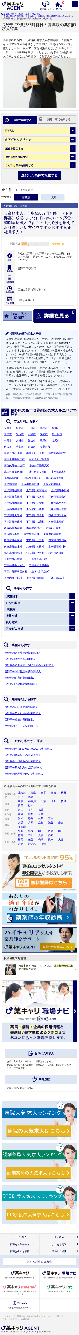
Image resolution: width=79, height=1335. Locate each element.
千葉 (43, 801)
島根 (30, 831)
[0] (58, 5)
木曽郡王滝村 (53, 528)
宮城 (53, 792)
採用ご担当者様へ (11, 1319)
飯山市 (32, 440)
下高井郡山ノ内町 (14, 565)
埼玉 (53, 801)
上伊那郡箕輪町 (52, 484)
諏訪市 (8, 434)
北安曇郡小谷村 (35, 553)
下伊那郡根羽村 (13, 509)
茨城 (63, 801)
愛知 (20, 818)
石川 (30, 809)
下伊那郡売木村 (58, 509)
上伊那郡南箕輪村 (36, 490)
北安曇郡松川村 (58, 546)
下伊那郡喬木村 (58, 515)
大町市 (20, 440)
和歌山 (22, 826)
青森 (33, 792)
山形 (20, 797)
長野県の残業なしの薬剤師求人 (23, 755)
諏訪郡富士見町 (55, 478)
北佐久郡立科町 (38, 471)
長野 (40, 813)
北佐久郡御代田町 (14, 471)
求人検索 (59, 1237)
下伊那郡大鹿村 (35, 521)
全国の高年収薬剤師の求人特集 (18, 16)
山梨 (30, 813)
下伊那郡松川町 (35, 496)
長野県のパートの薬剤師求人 (21, 726)
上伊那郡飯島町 (13, 490)
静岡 (30, 818)
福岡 (20, 839)
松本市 (20, 428)
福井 (40, 809)
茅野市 (44, 440)
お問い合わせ (61, 1316)
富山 (20, 809)
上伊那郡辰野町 (30, 484)
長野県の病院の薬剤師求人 (20, 659)
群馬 (20, 805)
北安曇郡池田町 (35, 546)
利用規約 (21, 1316)
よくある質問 (59, 1244)
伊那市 (44, 434)
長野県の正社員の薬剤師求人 (21, 707)
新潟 (20, 813)
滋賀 (50, 822)
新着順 (26, 197)
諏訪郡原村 (10, 484)
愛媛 (40, 835)
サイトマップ (9, 1316)
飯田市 (56, 428)
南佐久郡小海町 (13, 453)
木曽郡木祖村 (34, 528)
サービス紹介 (19, 1237)
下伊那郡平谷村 (58, 503)
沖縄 (43, 843)
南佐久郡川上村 (35, 453)
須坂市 (20, 434)
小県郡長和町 (11, 478)
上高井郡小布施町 (14, 559)
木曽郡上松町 (56, 521)
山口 (60, 831)
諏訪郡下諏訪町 (33, 478)
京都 (40, 822)
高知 (50, 835)
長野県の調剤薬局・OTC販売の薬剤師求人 (29, 665)
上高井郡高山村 (38, 559)
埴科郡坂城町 (56, 553)
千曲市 (20, 446)
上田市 (32, 428)
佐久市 (8, 446)
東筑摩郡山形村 (35, 540)
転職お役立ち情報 (19, 1251)
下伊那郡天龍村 (13, 515)
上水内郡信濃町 (40, 571)
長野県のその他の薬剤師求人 (21, 684)
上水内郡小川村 (13, 578)
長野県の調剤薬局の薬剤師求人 (23, 652)
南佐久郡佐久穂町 (14, 465)
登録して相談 (59, 1251)
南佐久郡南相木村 (14, 459)
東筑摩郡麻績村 (52, 534)
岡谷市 (44, 428)
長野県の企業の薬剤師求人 (20, 677)
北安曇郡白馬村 (13, 553)
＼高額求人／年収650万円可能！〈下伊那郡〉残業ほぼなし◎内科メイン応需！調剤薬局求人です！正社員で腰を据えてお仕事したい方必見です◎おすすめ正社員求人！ (39, 222)
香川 (30, 835)
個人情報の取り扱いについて (40, 1316)
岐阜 (40, 818)
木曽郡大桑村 (11, 534)
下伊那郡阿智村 (35, 503)
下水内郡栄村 (56, 578)
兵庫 (30, 822)
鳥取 (20, 831)
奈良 (60, 822)
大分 (60, 839)
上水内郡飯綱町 (35, 578)
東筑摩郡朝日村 (58, 540)
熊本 (50, 839)
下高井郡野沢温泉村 (15, 571)
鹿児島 (32, 843)
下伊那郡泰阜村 (35, 515)
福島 (30, 797)
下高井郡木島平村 (39, 565)
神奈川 (32, 801)
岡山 (40, 831)
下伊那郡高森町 (58, 496)
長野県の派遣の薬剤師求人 (20, 719)
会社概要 (25, 1319)
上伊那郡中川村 (60, 490)
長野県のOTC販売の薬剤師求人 (23, 671)
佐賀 (30, 839)
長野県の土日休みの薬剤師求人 (23, 761)
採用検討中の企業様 (39, 1261)
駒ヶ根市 (57, 434)
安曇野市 (45, 446)
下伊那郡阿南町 (13, 503)
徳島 (20, 835)
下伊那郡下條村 (35, 509)
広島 (50, 831)
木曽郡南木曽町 (13, 528)
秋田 (63, 792)
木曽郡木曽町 (31, 534)
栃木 (30, 805)
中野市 (8, 440)
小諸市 (32, 434)
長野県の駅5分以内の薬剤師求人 (23, 767)
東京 (20, 801)
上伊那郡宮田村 (13, 496)
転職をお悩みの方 (19, 1244)
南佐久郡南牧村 (58, 453)
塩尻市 (56, 440)
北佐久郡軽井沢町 (39, 465)
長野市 (8, 428)
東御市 (32, 446)
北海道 (22, 792)
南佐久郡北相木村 (39, 459)
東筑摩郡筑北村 (13, 546)
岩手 (43, 792)
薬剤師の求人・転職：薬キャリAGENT (22, 14)
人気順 (52, 197)
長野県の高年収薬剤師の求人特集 (54, 16)
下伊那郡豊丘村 (13, 521)
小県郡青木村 (59, 471)
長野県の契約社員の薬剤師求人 (23, 713)
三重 (50, 818)
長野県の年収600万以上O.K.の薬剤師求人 (28, 748)
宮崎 (20, 843)
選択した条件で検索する (39, 175)
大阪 (20, 822)
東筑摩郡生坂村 (13, 540)
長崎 (40, 839)
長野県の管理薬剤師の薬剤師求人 (24, 773)
